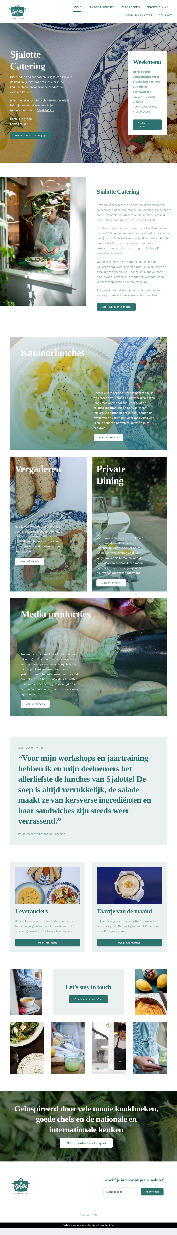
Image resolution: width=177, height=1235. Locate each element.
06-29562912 (45, 110)
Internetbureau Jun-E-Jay (103, 1225)
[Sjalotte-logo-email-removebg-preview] (17, 4)
